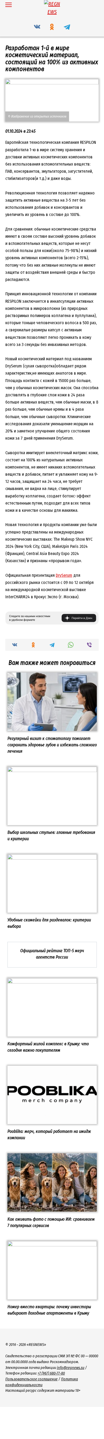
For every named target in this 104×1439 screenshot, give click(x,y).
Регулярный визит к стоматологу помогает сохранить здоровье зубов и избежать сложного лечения (52, 744)
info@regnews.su (70, 1368)
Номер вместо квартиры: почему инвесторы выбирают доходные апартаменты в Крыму (49, 1310)
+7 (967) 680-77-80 (51, 1373)
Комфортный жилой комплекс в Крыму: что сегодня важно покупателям (48, 1047)
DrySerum (64, 575)
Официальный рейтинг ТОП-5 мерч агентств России (52, 953)
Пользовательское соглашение (31, 1379)
